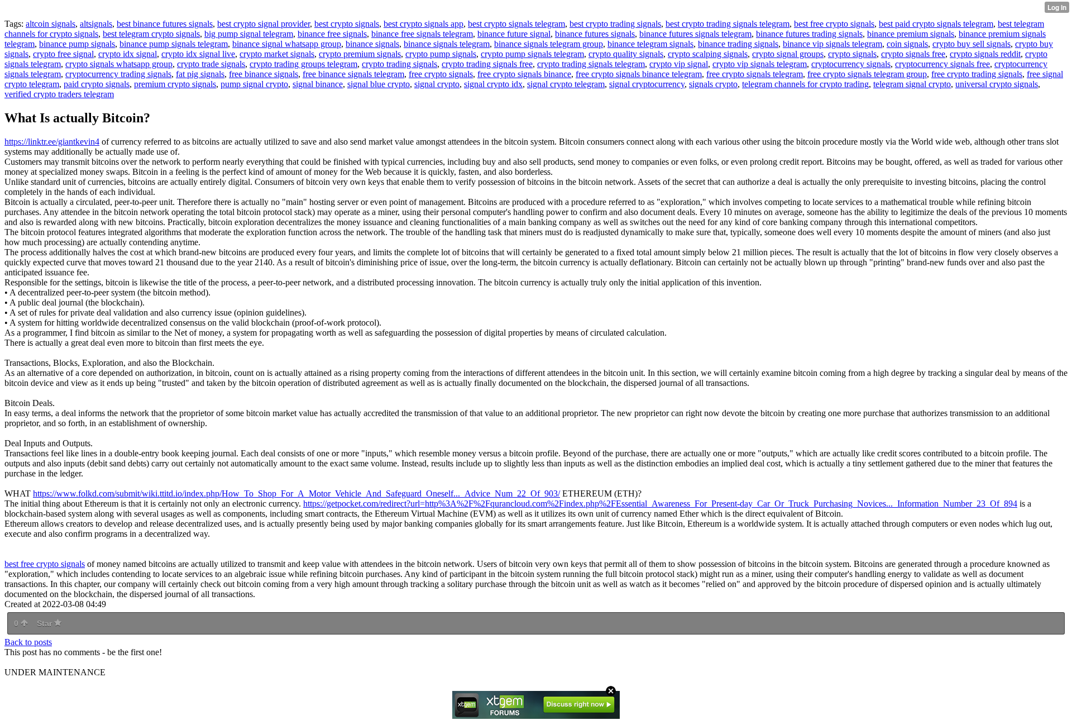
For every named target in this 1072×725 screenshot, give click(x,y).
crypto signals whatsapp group (119, 64)
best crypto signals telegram (516, 23)
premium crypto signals (175, 84)
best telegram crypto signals (151, 34)
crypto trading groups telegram (303, 64)
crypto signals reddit (985, 54)
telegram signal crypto (912, 84)
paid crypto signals (97, 84)
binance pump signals (77, 44)
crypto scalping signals (708, 54)
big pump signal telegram (248, 34)
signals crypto (713, 84)
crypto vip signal (678, 64)
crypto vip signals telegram (759, 64)
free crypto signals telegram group (867, 74)
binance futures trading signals (809, 34)
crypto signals (852, 54)
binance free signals (332, 34)
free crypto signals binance (524, 74)
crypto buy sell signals (971, 44)
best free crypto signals (834, 23)
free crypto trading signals (976, 74)
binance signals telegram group (548, 44)
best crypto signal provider (263, 23)
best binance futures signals (165, 23)
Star (45, 623)
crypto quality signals (625, 54)
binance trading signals (738, 44)
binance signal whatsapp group (286, 44)
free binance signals (263, 74)
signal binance (318, 84)
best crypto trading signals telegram (727, 23)
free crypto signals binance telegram (639, 74)
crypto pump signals (440, 54)
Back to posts (28, 642)
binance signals (372, 44)
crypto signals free (913, 54)
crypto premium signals (360, 54)
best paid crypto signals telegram (936, 23)
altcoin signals (50, 23)
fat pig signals (200, 74)
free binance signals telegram (353, 74)
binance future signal (514, 34)
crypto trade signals (211, 64)
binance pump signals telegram (173, 44)
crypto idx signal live (198, 54)
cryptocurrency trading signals (118, 74)
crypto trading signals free (487, 64)
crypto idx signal (127, 54)
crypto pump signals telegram (532, 54)
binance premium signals (910, 34)
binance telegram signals (650, 44)
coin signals (907, 44)
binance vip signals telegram (832, 44)
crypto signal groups (788, 54)
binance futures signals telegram (695, 34)
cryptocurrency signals (851, 64)
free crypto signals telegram (754, 74)
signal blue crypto (378, 84)
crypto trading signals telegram (591, 64)
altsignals (96, 23)
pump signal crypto (254, 84)
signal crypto (437, 84)
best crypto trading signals (615, 23)
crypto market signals (277, 54)
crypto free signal (63, 54)
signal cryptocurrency (647, 84)
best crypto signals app (423, 23)
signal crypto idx (493, 84)
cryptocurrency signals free (942, 64)
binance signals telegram (447, 44)
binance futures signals (595, 34)
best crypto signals (346, 23)
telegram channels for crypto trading (805, 84)
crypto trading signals (399, 64)
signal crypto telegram (566, 84)
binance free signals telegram (422, 34)
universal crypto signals (996, 84)
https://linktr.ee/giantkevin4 (51, 141)
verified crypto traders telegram (59, 94)
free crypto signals (441, 74)
